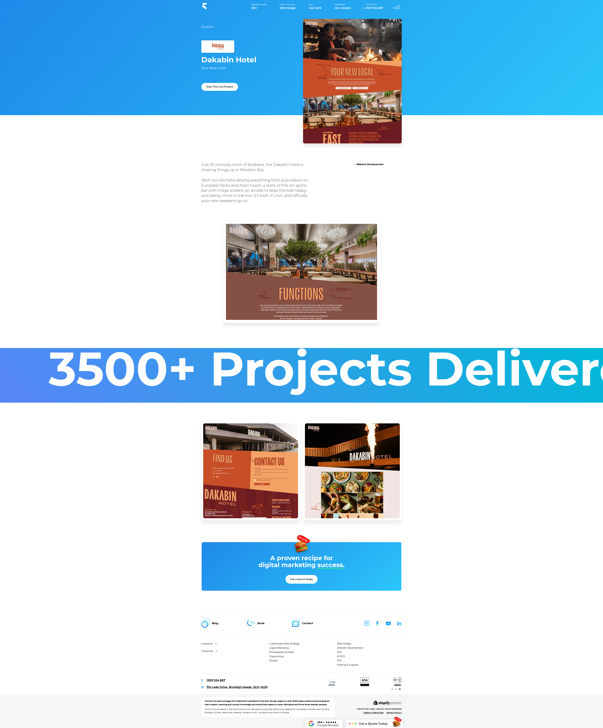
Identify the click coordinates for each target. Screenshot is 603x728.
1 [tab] (392, 689)
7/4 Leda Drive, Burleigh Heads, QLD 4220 (237, 687)
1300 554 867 (215, 680)
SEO (254, 8)
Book (261, 623)
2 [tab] (396, 689)
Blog (215, 623)
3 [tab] (399, 689)
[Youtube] (388, 623)
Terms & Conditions (373, 713)
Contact (307, 623)
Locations (206, 644)
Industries (207, 651)
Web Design (288, 8)
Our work (315, 8)
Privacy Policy (394, 713)
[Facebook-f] (377, 623)
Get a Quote (342, 8)
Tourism (207, 26)
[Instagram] (366, 623)
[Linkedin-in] (399, 623)
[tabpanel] (319, 682)
